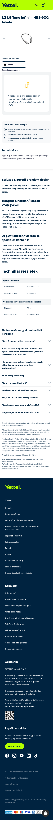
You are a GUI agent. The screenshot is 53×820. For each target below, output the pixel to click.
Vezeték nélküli (33, 287)
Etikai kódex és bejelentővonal (19, 520)
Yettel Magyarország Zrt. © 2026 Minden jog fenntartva (25, 801)
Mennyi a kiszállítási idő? (14, 383)
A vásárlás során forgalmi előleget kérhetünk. (19, 455)
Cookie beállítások (13, 790)
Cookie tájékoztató (14, 649)
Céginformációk (12, 514)
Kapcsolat (11, 585)
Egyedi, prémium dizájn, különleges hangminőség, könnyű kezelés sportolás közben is (25, 157)
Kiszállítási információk (15, 599)
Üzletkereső (10, 593)
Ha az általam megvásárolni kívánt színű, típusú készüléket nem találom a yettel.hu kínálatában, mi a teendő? (22, 351)
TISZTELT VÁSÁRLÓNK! (15, 669)
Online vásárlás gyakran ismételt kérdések (22, 331)
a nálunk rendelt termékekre (25, 139)
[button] (45, 813)
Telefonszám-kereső (14, 624)
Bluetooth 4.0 (33, 315)
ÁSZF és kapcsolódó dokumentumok (21, 771)
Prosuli (8, 548)
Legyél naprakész (15, 728)
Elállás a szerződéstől (15, 630)
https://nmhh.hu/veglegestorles (19, 706)
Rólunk (8, 508)
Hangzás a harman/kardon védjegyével (21, 203)
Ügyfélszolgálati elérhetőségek (19, 618)
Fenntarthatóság (13, 566)
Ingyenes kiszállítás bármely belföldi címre (22, 134)
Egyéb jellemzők (11, 280)
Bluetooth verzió (10, 315)
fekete (10, 64)
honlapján (27, 703)
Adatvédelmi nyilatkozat (16, 778)
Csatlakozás (9, 287)
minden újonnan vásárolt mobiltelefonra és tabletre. (28, 130)
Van (28, 308)
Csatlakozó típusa (11, 293)
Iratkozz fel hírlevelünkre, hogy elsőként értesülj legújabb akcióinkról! (23, 737)
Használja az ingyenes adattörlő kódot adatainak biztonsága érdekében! (23, 692)
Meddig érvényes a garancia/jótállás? (20, 405)
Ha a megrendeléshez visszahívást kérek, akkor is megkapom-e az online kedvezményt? (22, 365)
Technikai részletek (20, 271)
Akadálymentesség (14, 560)
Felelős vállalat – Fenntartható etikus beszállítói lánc (22, 528)
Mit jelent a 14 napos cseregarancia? (20, 397)
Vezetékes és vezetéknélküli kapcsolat (22, 301)
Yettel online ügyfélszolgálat (18, 605)
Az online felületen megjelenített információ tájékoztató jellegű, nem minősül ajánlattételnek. (26, 424)
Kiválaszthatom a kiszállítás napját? (19, 390)
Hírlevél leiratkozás (14, 636)
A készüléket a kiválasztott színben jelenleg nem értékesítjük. (26, 100)
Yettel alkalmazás (13, 611)
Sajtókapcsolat (12, 542)
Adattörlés (11, 661)
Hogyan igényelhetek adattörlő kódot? (21, 412)
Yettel (8, 500)
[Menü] (49, 5)
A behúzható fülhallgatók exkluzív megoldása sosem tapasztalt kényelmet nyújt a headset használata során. (26, 188)
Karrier (8, 554)
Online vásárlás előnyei (15, 124)
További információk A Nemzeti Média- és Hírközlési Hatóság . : (24, 703)
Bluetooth (31, 293)
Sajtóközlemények (13, 535)
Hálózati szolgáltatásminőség (18, 573)
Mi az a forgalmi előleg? (13, 375)
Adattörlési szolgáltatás (16, 642)
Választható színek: (10, 58)
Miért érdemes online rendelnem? (18, 341)
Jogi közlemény (12, 784)
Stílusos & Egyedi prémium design (26, 179)
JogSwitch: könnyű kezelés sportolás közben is (20, 238)
